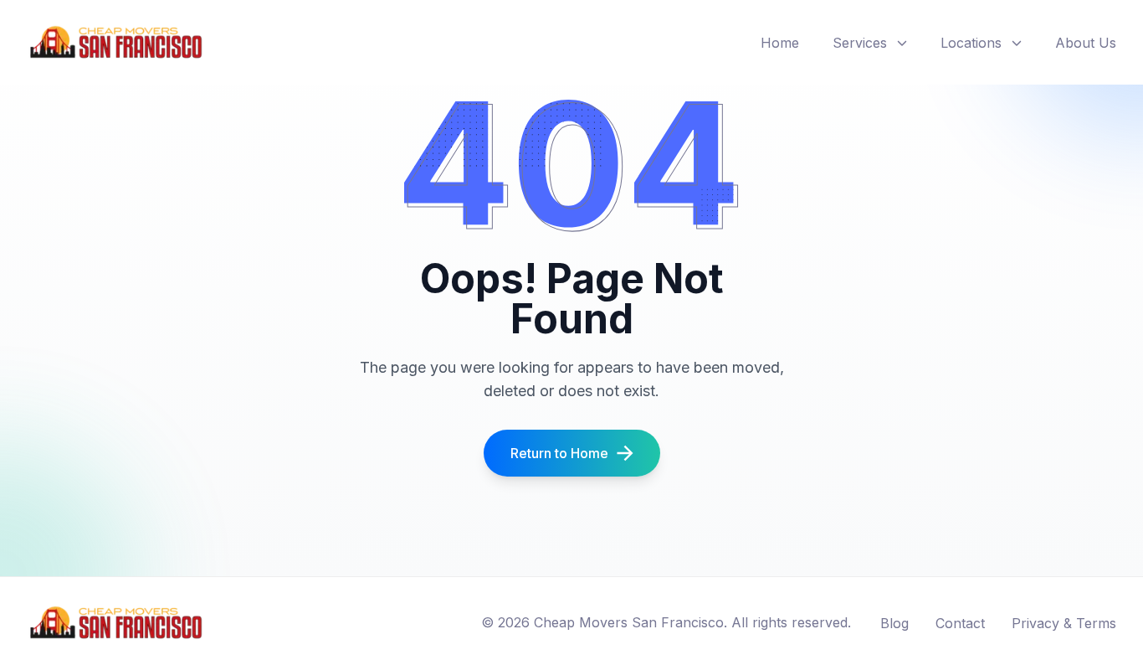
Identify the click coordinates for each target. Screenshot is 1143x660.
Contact (960, 623)
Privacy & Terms (1064, 623)
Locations (971, 42)
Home (780, 42)
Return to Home (559, 453)
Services (860, 42)
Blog (894, 623)
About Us (1085, 42)
